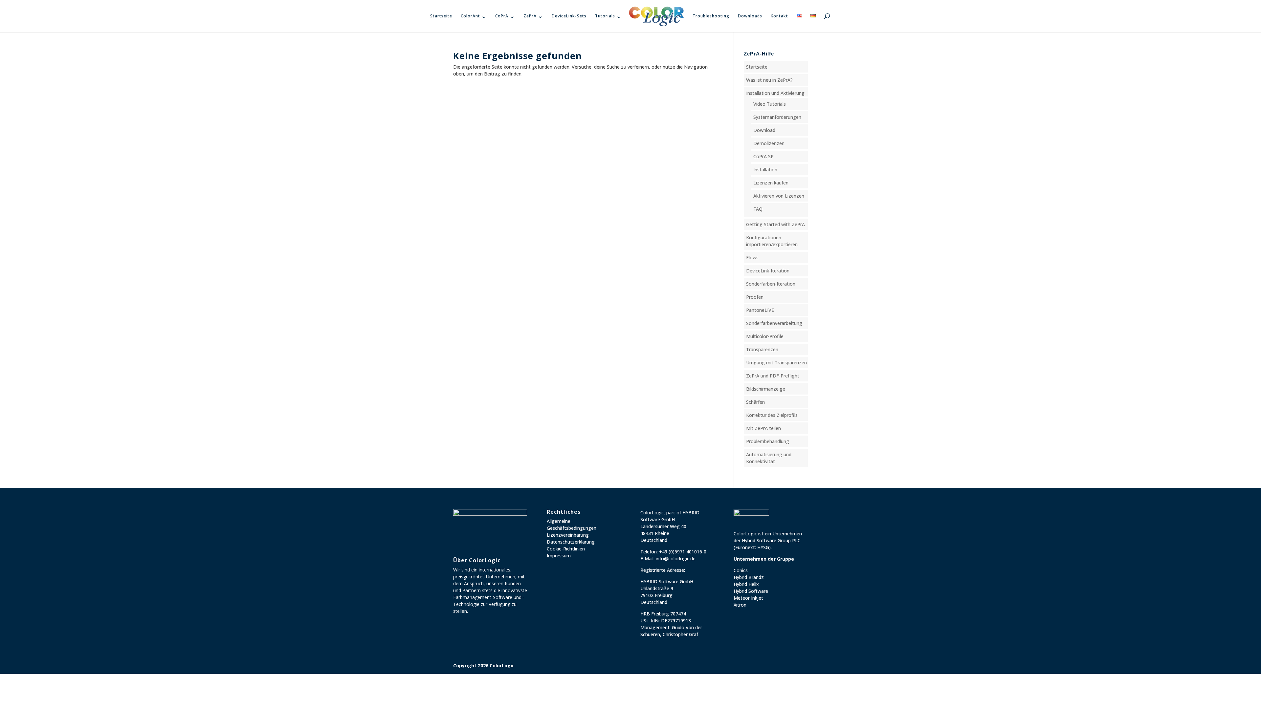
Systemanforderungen (777, 117)
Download (764, 130)
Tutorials (605, 16)
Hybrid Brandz (749, 577)
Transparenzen (762, 349)
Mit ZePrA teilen (763, 428)
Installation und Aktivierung (775, 93)
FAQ (758, 209)
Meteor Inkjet (748, 598)
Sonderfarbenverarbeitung (774, 323)
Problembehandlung (767, 441)
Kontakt (779, 16)
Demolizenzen (769, 143)
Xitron (740, 605)
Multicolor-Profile (765, 336)
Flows (752, 257)
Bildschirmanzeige (765, 389)
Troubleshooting (711, 16)
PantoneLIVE (760, 310)
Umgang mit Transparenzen (776, 362)
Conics (741, 570)
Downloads (750, 16)
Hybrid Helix (746, 584)
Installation (765, 169)
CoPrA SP (763, 156)
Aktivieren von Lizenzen (778, 196)
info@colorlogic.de (676, 558)
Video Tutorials (769, 104)
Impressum (559, 555)
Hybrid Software (751, 591)
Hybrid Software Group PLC (771, 540)
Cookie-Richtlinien (566, 549)
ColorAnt (470, 16)
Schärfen (755, 402)
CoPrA (501, 16)
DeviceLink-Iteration (767, 271)
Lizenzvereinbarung (568, 535)
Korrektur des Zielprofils (772, 415)
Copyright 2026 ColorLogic (484, 665)
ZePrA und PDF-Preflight (772, 376)
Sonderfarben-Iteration (770, 284)
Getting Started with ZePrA (775, 224)
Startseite (441, 16)
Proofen (754, 297)
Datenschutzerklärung (571, 542)
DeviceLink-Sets (569, 16)
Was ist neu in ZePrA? (769, 80)
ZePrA (530, 16)
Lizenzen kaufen (770, 183)
